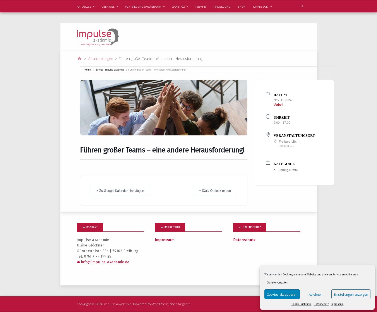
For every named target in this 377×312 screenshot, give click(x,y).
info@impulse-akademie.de (105, 262)
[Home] (79, 58)
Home (87, 69)
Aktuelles (84, 6)
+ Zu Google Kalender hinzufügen (120, 190)
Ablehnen (315, 294)
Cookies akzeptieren (282, 294)
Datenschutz (321, 304)
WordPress (160, 304)
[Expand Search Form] (302, 6)
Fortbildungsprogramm (143, 6)
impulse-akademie (117, 304)
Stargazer (183, 304)
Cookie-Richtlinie (301, 304)
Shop (241, 6)
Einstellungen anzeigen (351, 294)
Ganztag (178, 6)
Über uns (108, 6)
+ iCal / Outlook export (215, 190)
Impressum (337, 304)
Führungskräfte (287, 170)
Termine (200, 6)
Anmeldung (222, 6)
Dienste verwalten (277, 282)
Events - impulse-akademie (110, 69)
